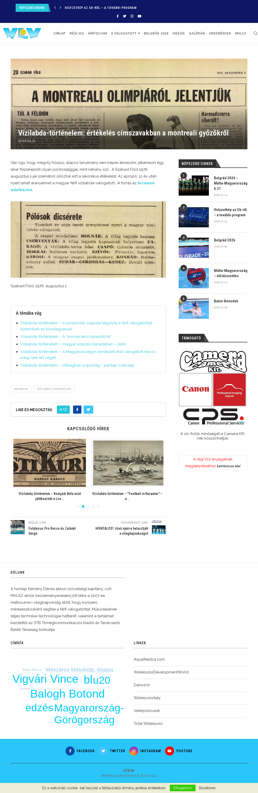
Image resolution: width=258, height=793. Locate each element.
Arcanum (21, 389)
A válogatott (124, 33)
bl (88, 679)
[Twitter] (124, 16)
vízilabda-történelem (54, 389)
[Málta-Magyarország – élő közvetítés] (194, 278)
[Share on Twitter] (88, 410)
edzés (39, 707)
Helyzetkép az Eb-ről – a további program (230, 212)
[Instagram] (132, 16)
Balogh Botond (67, 693)
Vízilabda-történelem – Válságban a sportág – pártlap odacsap (77, 365)
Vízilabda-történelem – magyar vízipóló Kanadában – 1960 (73, 344)
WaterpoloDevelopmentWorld (161, 672)
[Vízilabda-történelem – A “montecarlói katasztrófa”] (57, 463)
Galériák (197, 33)
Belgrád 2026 (76, 8)
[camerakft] (213, 388)
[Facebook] (118, 16)
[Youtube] (139, 16)
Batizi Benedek (226, 301)
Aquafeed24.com (149, 659)
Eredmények (220, 33)
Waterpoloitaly (147, 698)
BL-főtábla (101, 670)
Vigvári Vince (45, 678)
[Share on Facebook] (77, 410)
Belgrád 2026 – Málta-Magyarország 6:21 (230, 183)
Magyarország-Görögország (89, 714)
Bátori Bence (32, 670)
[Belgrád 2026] (194, 248)
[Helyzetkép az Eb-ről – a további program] (194, 217)
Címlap (59, 33)
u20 (101, 680)
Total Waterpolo (148, 723)
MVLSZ (240, 33)
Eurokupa (25, 689)
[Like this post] (65, 410)
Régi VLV (77, 33)
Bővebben (207, 788)
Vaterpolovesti (147, 710)
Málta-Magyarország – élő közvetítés (230, 273)
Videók (179, 33)
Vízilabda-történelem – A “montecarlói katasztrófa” (65, 336)
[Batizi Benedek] (194, 309)
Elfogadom (183, 788)
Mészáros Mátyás (67, 669)
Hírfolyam (97, 33)
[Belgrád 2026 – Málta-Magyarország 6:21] (194, 185)
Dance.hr (142, 685)
